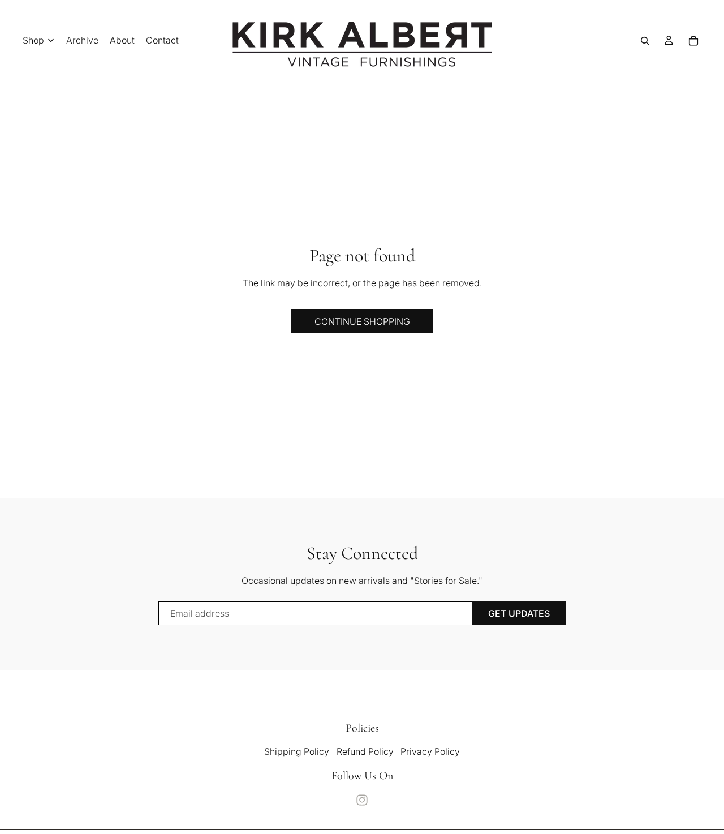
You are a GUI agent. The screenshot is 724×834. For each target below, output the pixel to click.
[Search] (644, 40)
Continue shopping (362, 321)
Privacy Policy (430, 751)
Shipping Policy (296, 751)
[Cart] (693, 40)
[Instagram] (362, 800)
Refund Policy (365, 751)
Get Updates (519, 613)
